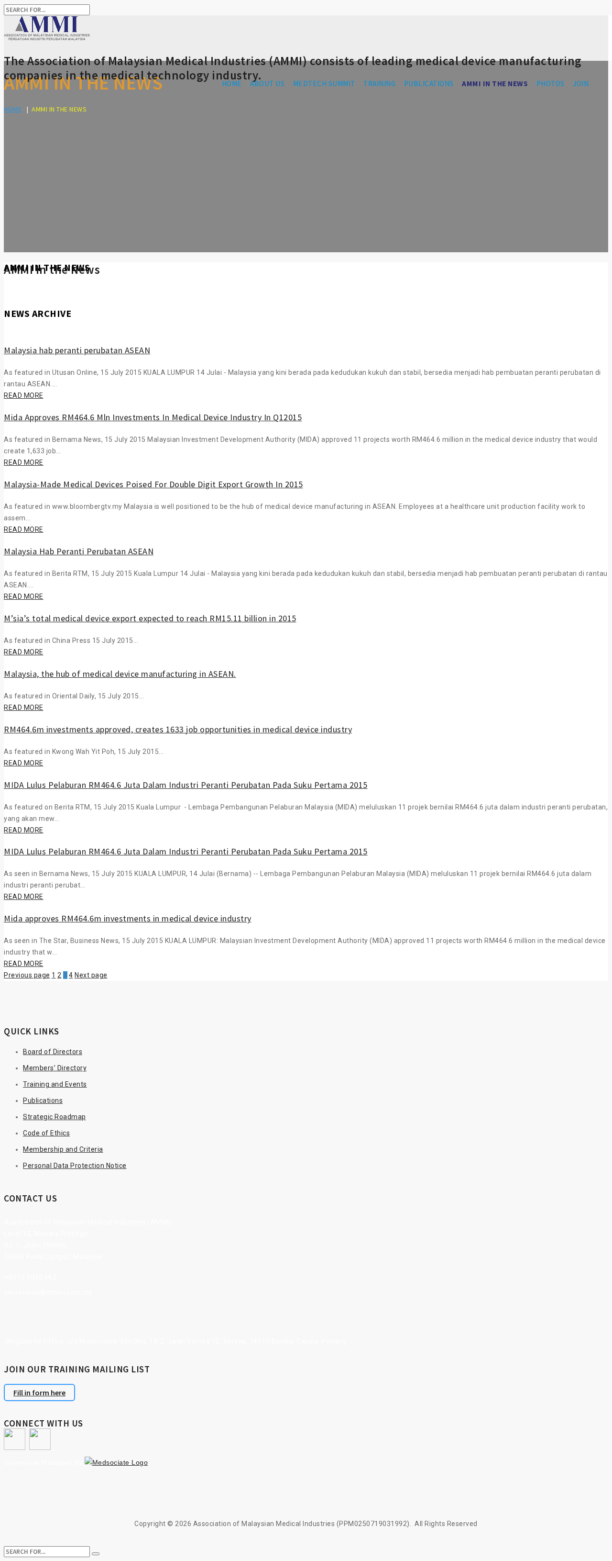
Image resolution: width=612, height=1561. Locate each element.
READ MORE (24, 395)
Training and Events (55, 1084)
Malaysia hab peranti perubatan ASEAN (77, 350)
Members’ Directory (55, 1068)
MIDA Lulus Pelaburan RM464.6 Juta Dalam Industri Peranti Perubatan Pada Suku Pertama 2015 (186, 784)
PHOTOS (550, 83)
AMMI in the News (495, 83)
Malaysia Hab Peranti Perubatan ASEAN (78, 551)
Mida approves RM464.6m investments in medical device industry (127, 918)
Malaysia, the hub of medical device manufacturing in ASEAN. (120, 673)
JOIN (581, 83)
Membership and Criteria (63, 1149)
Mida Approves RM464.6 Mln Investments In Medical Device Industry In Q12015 (153, 417)
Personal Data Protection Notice (75, 1165)
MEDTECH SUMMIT (324, 83)
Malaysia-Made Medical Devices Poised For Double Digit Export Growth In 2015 (153, 484)
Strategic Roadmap (54, 1117)
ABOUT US (267, 83)
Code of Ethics (46, 1133)
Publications (43, 1100)
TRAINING (379, 83)
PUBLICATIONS (429, 83)
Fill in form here (39, 1392)
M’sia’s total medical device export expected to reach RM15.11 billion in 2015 (150, 618)
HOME (232, 83)
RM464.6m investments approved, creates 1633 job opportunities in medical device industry (178, 729)
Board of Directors (52, 1052)
